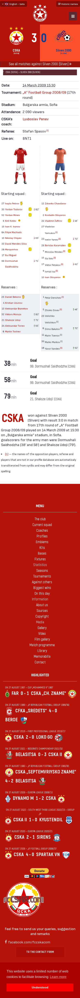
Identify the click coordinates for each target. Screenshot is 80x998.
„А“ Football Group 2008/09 (44, 92)
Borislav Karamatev (55, 245)
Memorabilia (42, 656)
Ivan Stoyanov (53, 277)
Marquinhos (11, 249)
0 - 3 (42, 754)
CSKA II (55, 754)
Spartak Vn (48, 855)
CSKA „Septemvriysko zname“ (45, 772)
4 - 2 (9, 781)
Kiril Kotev (11, 220)
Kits (42, 547)
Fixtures (40, 559)
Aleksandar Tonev (15, 325)
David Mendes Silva (16, 243)
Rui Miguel (10, 255)
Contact (40, 662)
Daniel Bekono (13, 296)
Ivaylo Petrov (12, 203)
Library (42, 650)
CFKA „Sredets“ (31, 711)
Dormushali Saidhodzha (11, 263)
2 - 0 (30, 737)
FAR (15, 693)
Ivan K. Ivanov (12, 226)
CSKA (19, 737)
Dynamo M (23, 798)
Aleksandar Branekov (16, 308)
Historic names (69, 3)
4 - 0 (53, 711)
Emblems (42, 542)
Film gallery (42, 639)
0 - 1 (25, 693)
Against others (42, 582)
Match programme (42, 645)
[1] (47, 130)
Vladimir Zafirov (53, 220)
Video (42, 633)
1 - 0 (33, 820)
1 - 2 (40, 798)
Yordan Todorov (13, 209)
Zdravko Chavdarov (55, 203)
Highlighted (40, 675)
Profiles (42, 536)
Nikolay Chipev (13, 237)
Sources (42, 610)
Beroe (11, 720)
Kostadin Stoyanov (55, 215)
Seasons (42, 570)
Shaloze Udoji (13, 319)
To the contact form (40, 952)
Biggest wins (42, 588)
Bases (42, 553)
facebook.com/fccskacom (29, 942)
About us (42, 605)
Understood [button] (40, 987)
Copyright (42, 616)
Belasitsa (25, 754)
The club (40, 519)
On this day (42, 593)
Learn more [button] (58, 977)
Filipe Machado (13, 232)
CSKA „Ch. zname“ (48, 693)
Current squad (42, 525)
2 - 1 (30, 837)
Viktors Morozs (13, 314)
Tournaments (42, 576)
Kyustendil (51, 820)
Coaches (42, 530)
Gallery (42, 628)
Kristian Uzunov (13, 302)
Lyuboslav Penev (36, 119)
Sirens (44, 837)
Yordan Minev (12, 215)
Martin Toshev (13, 331)
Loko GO (44, 737)
